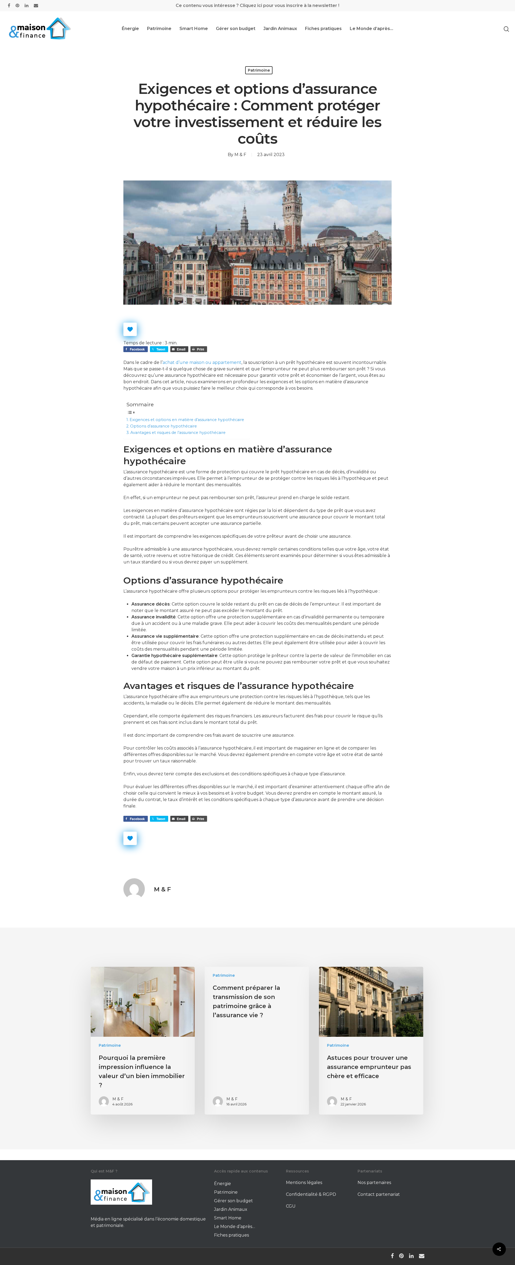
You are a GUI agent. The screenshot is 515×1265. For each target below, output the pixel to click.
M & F (240, 154)
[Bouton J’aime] (130, 329)
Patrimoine (159, 28)
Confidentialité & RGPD (311, 1194)
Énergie (130, 28)
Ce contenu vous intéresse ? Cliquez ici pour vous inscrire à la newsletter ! (257, 5)
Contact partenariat (379, 1194)
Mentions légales (304, 1182)
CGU (291, 1206)
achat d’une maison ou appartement (202, 362)
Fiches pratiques (323, 28)
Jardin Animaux (280, 28)
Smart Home (193, 28)
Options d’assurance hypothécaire (163, 426)
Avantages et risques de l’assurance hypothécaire (178, 432)
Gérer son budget (235, 28)
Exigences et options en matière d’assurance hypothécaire (187, 419)
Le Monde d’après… (371, 28)
